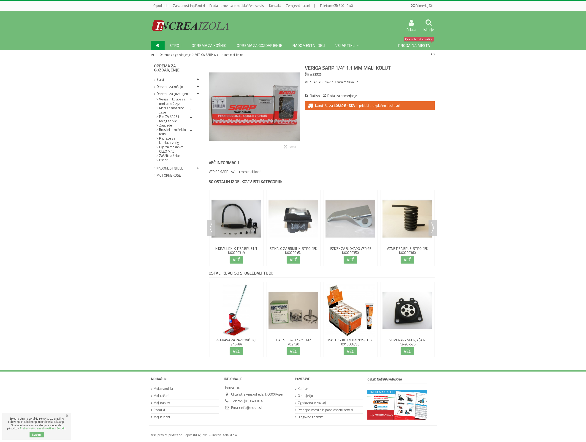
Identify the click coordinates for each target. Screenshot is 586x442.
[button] (347, 45)
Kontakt (275, 5)
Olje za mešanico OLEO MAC (171, 149)
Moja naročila (163, 388)
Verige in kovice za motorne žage (172, 101)
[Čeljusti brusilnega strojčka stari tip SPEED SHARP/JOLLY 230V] (350, 199)
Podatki (159, 410)
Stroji (161, 79)
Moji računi (161, 395)
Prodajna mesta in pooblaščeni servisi (237, 5)
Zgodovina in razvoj (312, 403)
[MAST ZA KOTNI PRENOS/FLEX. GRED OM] (350, 310)
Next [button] (433, 228)
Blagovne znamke (311, 417)
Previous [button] (211, 228)
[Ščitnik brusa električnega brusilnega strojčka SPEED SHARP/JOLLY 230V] (293, 199)
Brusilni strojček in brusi (172, 131)
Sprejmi (36, 434)
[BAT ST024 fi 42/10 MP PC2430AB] (293, 310)
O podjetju (160, 5)
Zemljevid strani (298, 5)
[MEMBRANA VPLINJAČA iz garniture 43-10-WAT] (407, 310)
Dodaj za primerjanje (342, 95)
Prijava (411, 29)
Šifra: (308, 74)
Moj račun (158, 379)
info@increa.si (251, 407)
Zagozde (165, 125)
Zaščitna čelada (170, 156)
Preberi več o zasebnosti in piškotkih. (43, 428)
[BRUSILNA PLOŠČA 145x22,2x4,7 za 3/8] (236, 199)
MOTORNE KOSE (169, 175)
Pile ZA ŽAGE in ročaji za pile (170, 118)
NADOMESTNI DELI (170, 168)
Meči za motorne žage (171, 110)
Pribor (163, 160)
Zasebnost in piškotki (189, 5)
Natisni (314, 95)
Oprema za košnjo (170, 86)
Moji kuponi (162, 417)
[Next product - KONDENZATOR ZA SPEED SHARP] (434, 54)
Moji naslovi (162, 403)
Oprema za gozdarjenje (173, 94)
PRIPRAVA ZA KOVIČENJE (407, 209)
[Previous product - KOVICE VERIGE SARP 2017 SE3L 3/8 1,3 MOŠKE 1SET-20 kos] (431, 54)
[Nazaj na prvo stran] (152, 55)
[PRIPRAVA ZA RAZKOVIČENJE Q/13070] (236, 310)
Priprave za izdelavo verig (169, 140)
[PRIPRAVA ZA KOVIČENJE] (407, 199)
